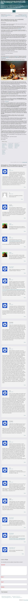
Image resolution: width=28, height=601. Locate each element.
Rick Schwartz (11, 266)
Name (2, 576)
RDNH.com (17, 56)
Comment (3, 564)
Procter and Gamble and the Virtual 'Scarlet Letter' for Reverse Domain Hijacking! (17, 145)
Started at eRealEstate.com (17, 597)
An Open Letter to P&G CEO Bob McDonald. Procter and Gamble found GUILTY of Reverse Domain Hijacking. (10, 145)
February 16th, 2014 (12, 548)
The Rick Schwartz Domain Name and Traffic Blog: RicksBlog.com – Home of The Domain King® (13, 2)
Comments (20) (24, 162)
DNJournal (7, 101)
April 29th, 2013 (11, 534)
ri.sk (10, 169)
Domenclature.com (12, 547)
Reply (25, 187)
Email (2, 581)
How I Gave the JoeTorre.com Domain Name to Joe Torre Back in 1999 (6, 15)
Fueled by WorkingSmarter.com (7, 597)
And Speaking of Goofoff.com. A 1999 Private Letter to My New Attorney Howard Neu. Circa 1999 (21, 15)
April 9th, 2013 (11, 482)
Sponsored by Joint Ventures (6, 596)
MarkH (10, 223)
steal (9, 93)
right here (19, 28)
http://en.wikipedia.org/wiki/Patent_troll (15, 240)
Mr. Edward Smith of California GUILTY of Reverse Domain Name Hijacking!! (4, 152)
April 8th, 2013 (11, 170)
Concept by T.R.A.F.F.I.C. (16, 596)
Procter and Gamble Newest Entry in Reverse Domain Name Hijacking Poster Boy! (4, 145)
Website (2, 587)
